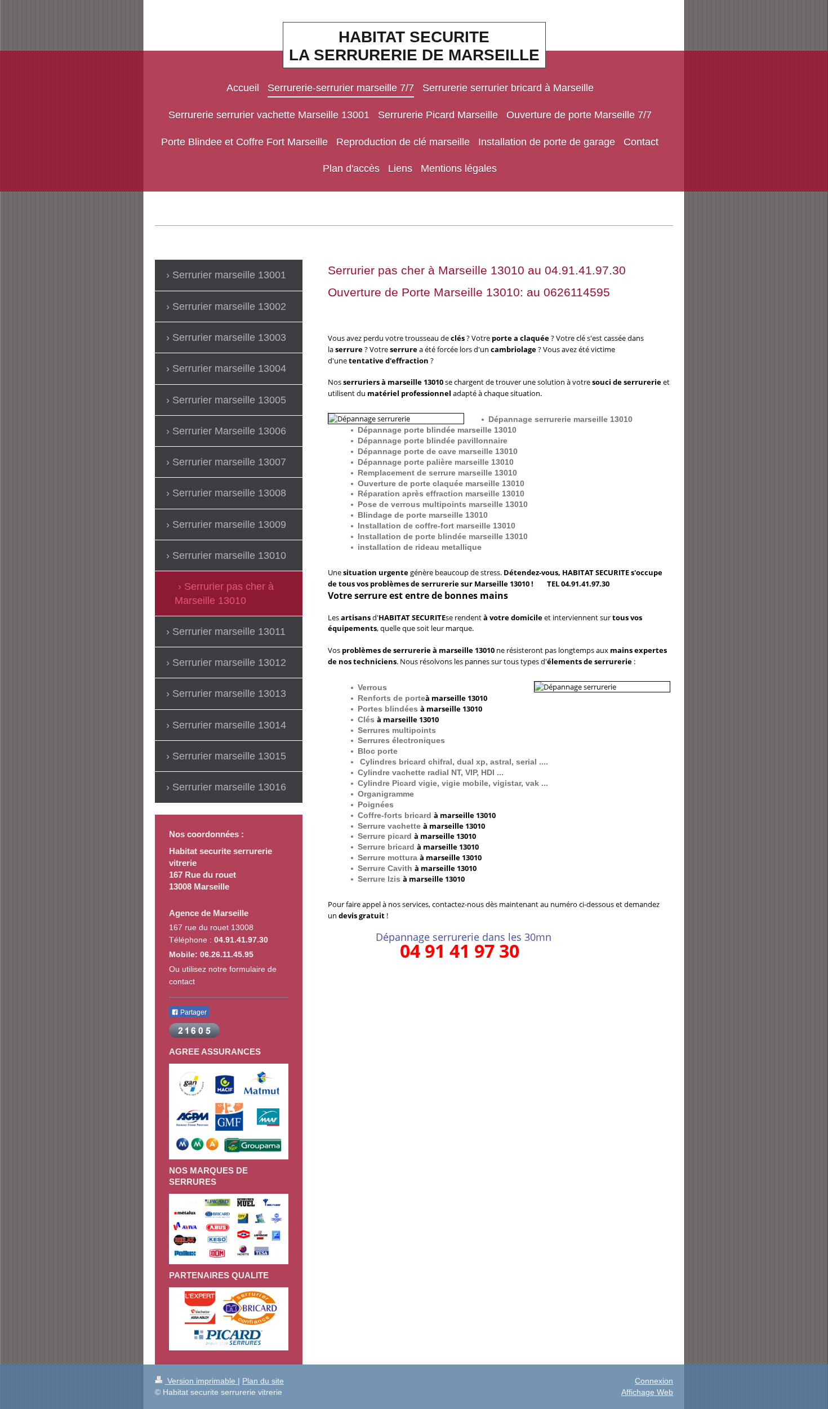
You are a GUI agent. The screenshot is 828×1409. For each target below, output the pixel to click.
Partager (193, 1012)
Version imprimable (201, 1380)
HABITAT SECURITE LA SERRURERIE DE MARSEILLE (414, 46)
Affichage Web (647, 1392)
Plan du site (263, 1380)
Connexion (654, 1380)
